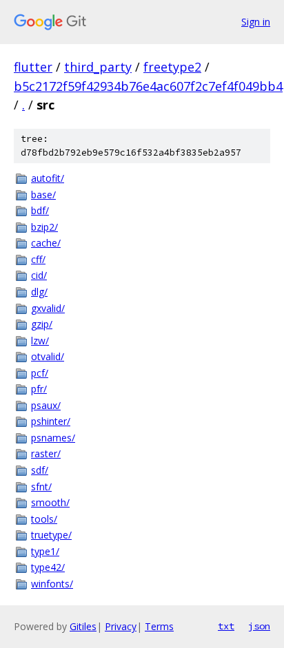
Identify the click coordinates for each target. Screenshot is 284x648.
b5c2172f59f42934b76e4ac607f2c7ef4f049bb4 (148, 86)
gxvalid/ (48, 308)
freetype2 (172, 67)
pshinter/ (50, 421)
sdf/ (39, 470)
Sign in (255, 21)
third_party (98, 67)
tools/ (44, 518)
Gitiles (83, 626)
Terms (159, 626)
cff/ (38, 259)
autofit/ (47, 178)
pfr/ (39, 388)
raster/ (46, 453)
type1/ (45, 551)
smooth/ (50, 502)
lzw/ (40, 340)
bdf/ (40, 210)
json (259, 626)
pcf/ (39, 372)
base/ (43, 194)
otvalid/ (47, 356)
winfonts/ (52, 583)
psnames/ (53, 437)
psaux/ (46, 405)
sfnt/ (41, 486)
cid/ (39, 275)
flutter (33, 67)
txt (226, 626)
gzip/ (41, 324)
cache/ (46, 242)
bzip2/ (44, 226)
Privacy (120, 626)
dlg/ (39, 291)
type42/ (48, 567)
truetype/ (51, 534)
